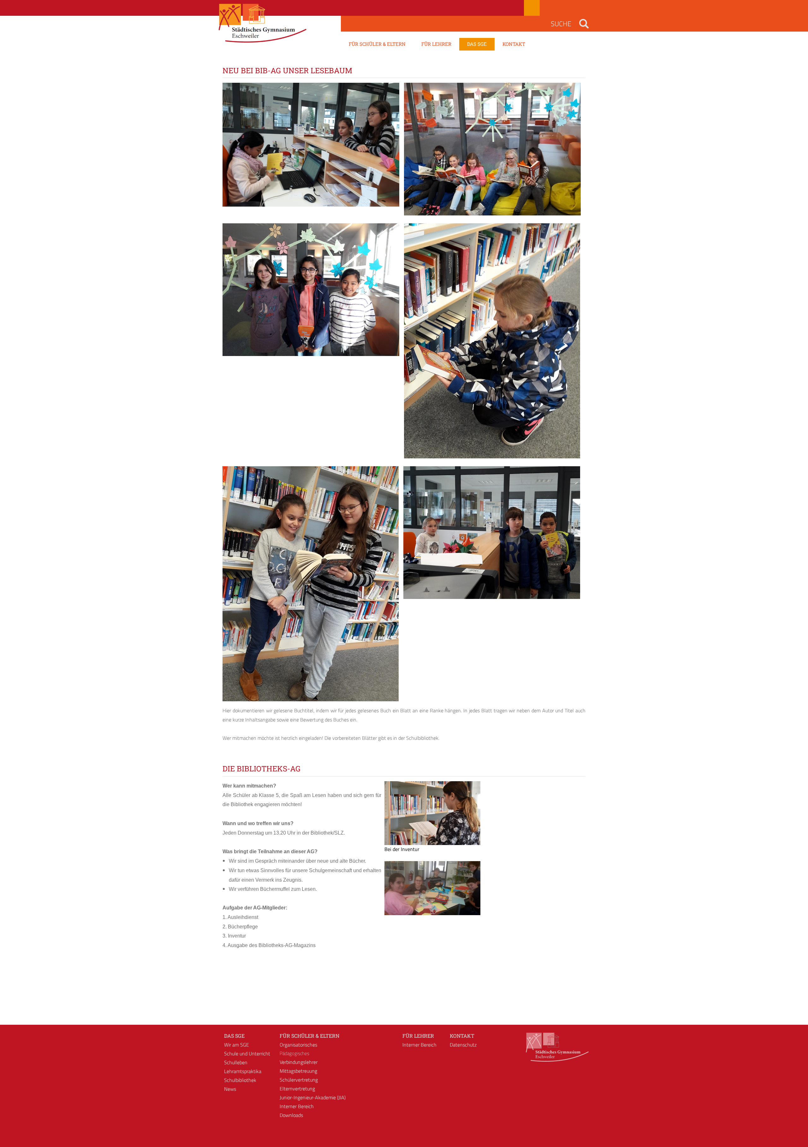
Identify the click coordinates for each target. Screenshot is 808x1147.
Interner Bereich (297, 1106)
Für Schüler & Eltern (309, 1035)
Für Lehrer (418, 1035)
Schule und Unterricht (247, 1053)
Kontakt (462, 1035)
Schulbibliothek (240, 1080)
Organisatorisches (298, 1044)
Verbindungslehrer (299, 1062)
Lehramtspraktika (242, 1071)
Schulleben (235, 1062)
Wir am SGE (236, 1044)
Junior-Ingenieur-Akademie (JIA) (313, 1097)
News (230, 1089)
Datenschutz (463, 1044)
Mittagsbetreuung (298, 1071)
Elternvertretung (297, 1088)
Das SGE (234, 1035)
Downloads (291, 1115)
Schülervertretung (299, 1080)
